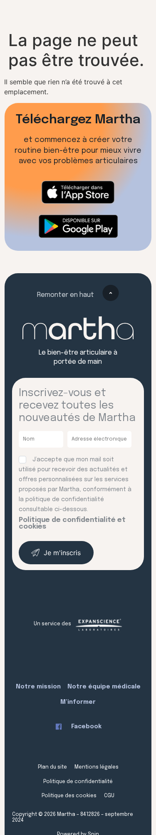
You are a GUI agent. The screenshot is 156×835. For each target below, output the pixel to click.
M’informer (78, 702)
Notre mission (38, 687)
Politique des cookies (69, 795)
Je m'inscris (62, 553)
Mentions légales (96, 767)
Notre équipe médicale (104, 687)
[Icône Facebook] (58, 726)
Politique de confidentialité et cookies (72, 523)
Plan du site (52, 767)
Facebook (86, 727)
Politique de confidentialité (78, 781)
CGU (109, 795)
